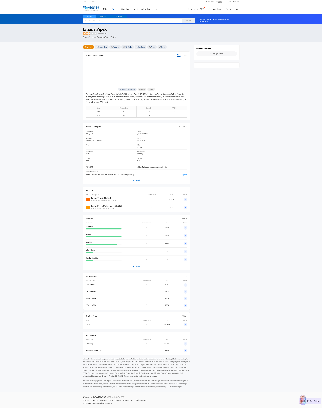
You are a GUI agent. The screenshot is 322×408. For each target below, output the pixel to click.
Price (157, 9)
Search (188, 21)
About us (86, 400)
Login (229, 2)
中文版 (219, 2)
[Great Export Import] (91, 9)
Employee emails (217, 54)
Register (236, 2)
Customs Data (214, 9)
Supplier (125, 9)
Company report (128, 400)
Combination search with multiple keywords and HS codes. (214, 20)
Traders (92, 2)
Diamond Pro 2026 (195, 9)
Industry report (141, 400)
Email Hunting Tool (142, 9)
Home (85, 2)
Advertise (103, 400)
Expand (184, 175)
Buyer (115, 9)
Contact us (94, 400)
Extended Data (232, 9)
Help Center (210, 2)
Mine (105, 9)
